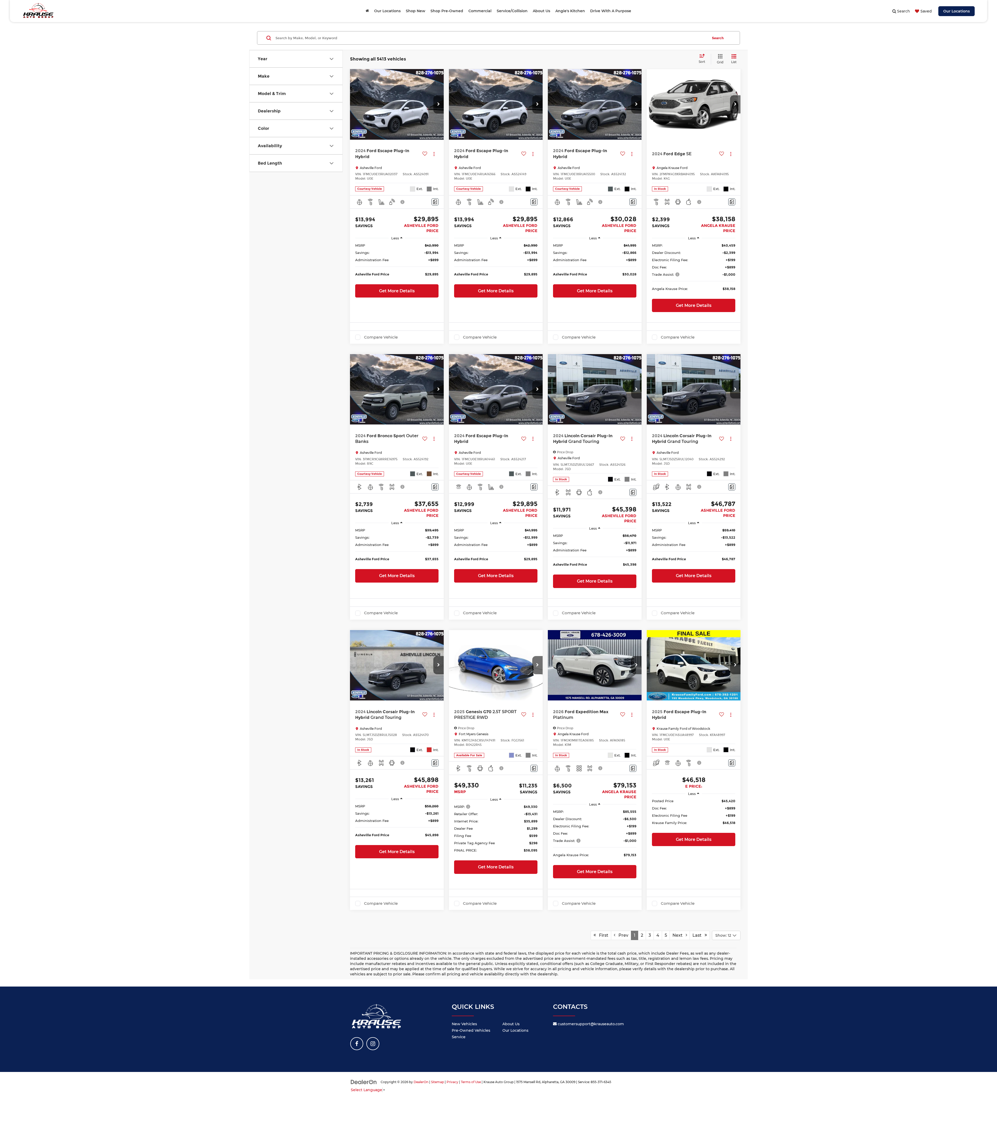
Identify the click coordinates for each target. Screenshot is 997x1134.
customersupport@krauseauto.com (590, 1024)
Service (459, 1037)
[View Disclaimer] (402, 202)
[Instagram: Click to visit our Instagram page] (372, 1043)
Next (679, 935)
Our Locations (956, 11)
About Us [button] (541, 11)
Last (698, 935)
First (602, 935)
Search (718, 38)
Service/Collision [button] (512, 11)
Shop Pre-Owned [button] (446, 11)
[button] (438, 104)
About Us (511, 1024)
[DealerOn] (364, 1081)
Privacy (452, 1082)
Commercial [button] (479, 11)
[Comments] (435, 201)
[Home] (367, 11)
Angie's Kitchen (570, 11)
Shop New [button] (415, 11)
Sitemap (437, 1082)
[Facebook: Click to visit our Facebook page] (356, 1043)
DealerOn (421, 1082)
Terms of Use (471, 1082)
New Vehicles (464, 1024)
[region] (397, 262)
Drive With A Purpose (610, 11)
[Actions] (434, 153)
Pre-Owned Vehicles (471, 1030)
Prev (621, 935)
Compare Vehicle (381, 337)
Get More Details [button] (397, 290)
